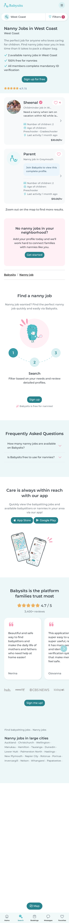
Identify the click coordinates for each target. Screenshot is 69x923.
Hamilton (23, 747)
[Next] (63, 648)
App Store (23, 520)
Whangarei (38, 760)
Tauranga (36, 747)
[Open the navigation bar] (62, 5)
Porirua (56, 756)
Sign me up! (34, 702)
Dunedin (50, 747)
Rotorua (45, 756)
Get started (34, 254)
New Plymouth (14, 756)
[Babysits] (13, 5)
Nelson (24, 760)
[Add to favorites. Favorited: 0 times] (58, 154)
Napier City (31, 756)
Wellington (43, 742)
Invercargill (11, 760)
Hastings (49, 751)
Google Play (47, 520)
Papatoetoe (54, 760)
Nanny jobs (39, 729)
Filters (58, 16)
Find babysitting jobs (17, 729)
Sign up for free (34, 79)
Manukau (10, 747)
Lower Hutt (11, 751)
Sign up (34, 399)
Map (36, 906)
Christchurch (26, 742)
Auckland (10, 742)
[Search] (6, 17)
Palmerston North (31, 751)
